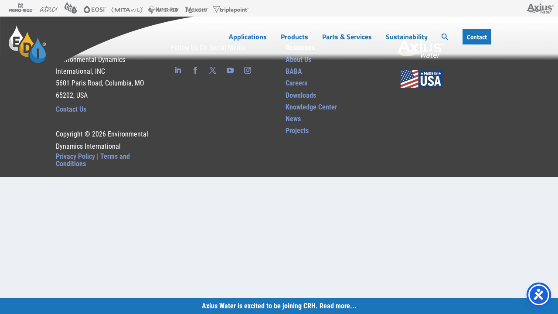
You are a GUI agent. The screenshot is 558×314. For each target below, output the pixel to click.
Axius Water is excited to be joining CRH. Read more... (279, 306)
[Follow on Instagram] (248, 70)
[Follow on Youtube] (230, 70)
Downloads (301, 95)
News (293, 119)
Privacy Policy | (78, 156)
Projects (297, 130)
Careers (296, 83)
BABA (294, 71)
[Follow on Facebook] (195, 70)
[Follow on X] (213, 70)
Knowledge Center (311, 107)
